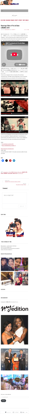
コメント (22, 206)
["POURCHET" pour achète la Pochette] (7, 279)
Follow (3, 400)
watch (14, 173)
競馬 (26, 172)
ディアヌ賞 (11, 172)
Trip (24, 20)
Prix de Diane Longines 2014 (7, 144)
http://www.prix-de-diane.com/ (7, 148)
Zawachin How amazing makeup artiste (12, 181)
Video (26, 20)
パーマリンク (20, 173)
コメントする (26, 29)
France (12, 20)
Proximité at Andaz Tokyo (21, 184)
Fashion (8, 20)
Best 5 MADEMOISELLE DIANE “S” (9, 145)
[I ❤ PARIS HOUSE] (21, 279)
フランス (15, 172)
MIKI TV (13, 29)
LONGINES (5, 173)
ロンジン (19, 172)
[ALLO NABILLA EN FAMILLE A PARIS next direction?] (21, 265)
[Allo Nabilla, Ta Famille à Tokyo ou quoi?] (7, 265)
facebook (3, 289)
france (2, 173)
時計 (16, 173)
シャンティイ (5, 172)
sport (20, 20)
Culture (3, 20)
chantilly (23, 172)
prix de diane (10, 173)
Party (16, 20)
